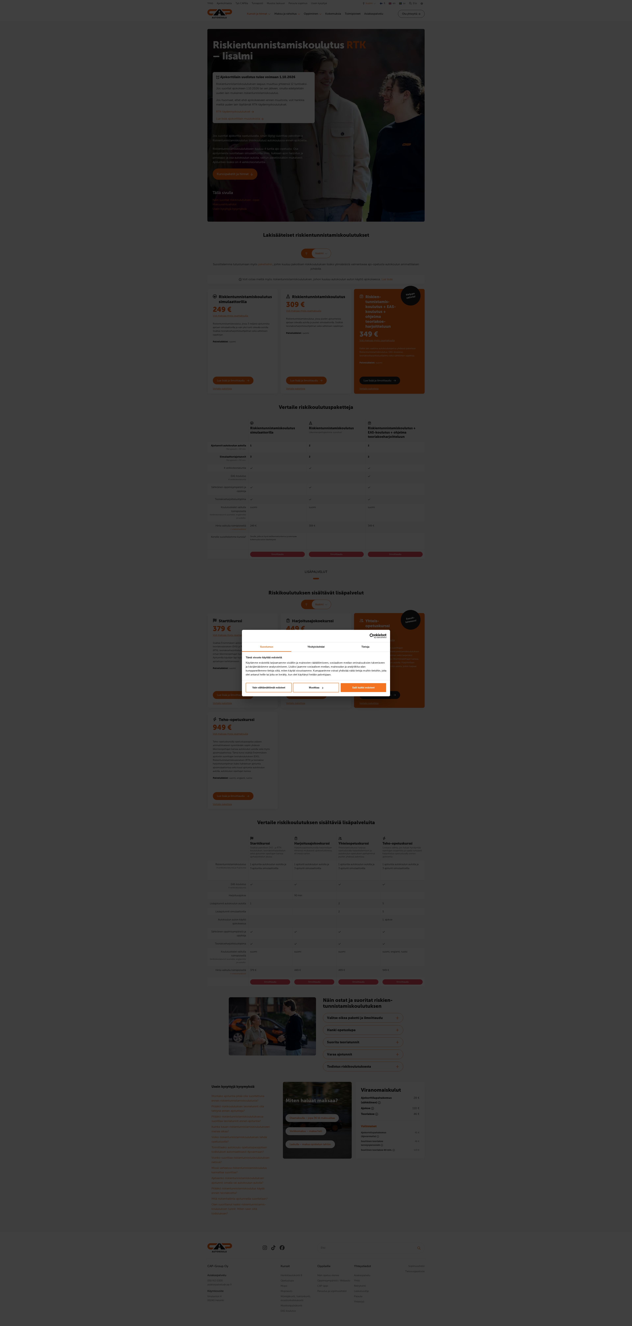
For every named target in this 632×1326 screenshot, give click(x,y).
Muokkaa (314, 687)
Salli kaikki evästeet (363, 687)
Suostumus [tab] (266, 646)
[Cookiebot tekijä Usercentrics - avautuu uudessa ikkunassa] (372, 635)
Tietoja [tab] (365, 646)
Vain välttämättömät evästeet (268, 687)
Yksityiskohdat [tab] (316, 646)
